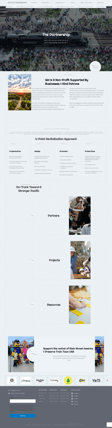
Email (11, 397)
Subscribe (23, 416)
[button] (46, 3)
